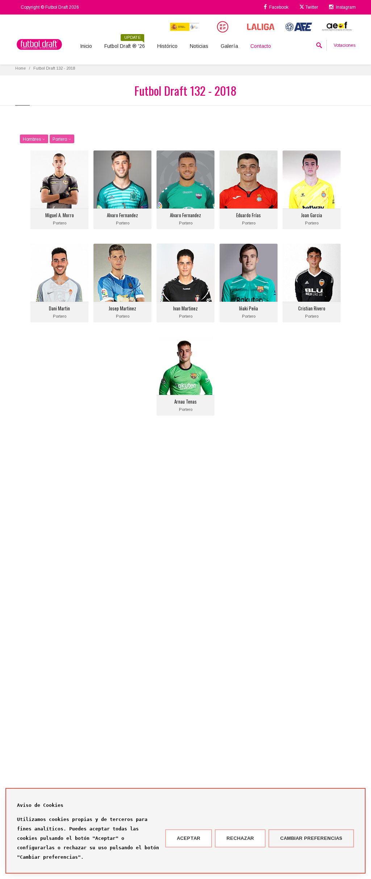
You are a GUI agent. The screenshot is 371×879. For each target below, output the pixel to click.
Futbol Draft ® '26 (124, 43)
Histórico (167, 46)
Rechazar (240, 838)
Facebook (278, 7)
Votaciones (344, 45)
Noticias (199, 46)
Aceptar (188, 838)
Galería (229, 46)
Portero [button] (60, 139)
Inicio (86, 46)
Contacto (260, 46)
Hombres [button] (32, 139)
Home (20, 68)
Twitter (311, 7)
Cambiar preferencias (311, 838)
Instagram (345, 7)
